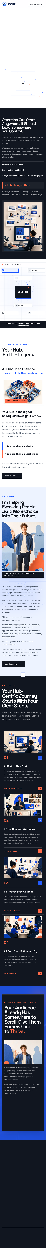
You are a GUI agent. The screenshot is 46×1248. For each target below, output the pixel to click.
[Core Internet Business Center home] (11, 4)
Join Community (36, 4)
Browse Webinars (22, 851)
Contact (5, 1212)
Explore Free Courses (22, 911)
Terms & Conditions (9, 1227)
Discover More (10, 476)
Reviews (5, 1191)
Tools (26, 1186)
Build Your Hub (23, 1105)
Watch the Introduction (22, 788)
